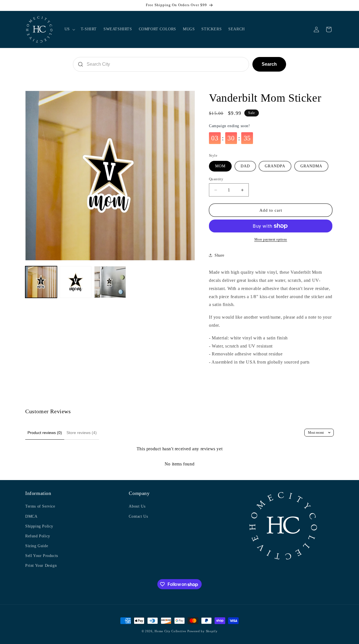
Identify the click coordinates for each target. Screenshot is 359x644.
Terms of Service (40, 506)
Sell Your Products (41, 556)
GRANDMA (311, 166)
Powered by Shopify (202, 631)
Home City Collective (170, 631)
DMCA (31, 516)
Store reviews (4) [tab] (81, 432)
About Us (137, 506)
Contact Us (138, 516)
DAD (245, 166)
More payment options (270, 239)
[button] (69, 29)
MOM (220, 166)
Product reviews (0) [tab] (44, 432)
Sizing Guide (36, 546)
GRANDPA (275, 166)
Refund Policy (37, 536)
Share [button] (219, 255)
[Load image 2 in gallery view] (75, 282)
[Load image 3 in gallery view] (110, 282)
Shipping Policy (39, 526)
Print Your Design (41, 565)
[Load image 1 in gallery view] (41, 282)
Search (269, 64)
